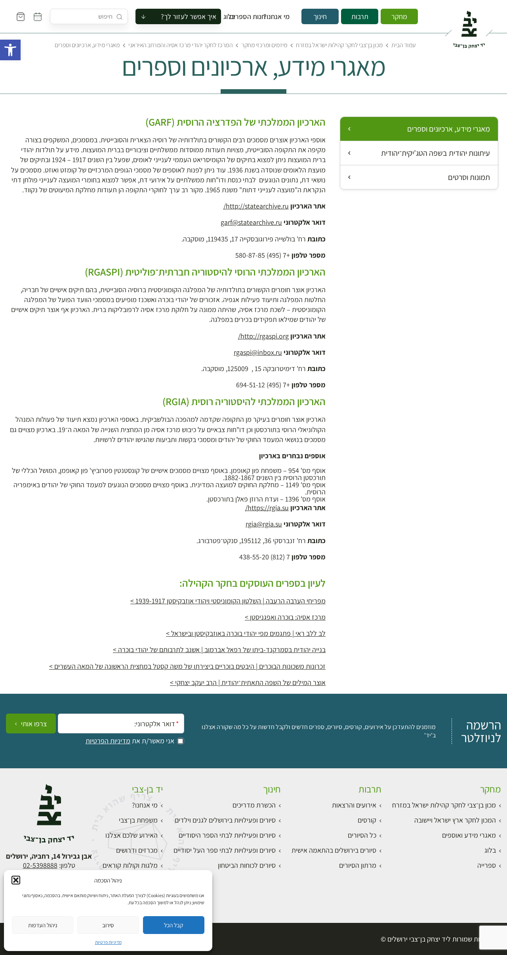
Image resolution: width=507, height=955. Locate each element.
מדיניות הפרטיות (108, 740)
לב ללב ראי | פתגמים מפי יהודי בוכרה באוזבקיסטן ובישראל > (246, 633)
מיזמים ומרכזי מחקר (264, 45)
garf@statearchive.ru (251, 222)
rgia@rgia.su (264, 523)
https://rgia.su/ (267, 507)
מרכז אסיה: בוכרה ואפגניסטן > (285, 617)
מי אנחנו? (282, 16)
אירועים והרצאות (354, 805)
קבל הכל (173, 925)
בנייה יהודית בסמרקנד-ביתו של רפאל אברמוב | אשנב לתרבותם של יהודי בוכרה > (219, 649)
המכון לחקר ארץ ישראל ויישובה (455, 820)
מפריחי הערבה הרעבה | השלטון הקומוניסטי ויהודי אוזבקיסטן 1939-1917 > (228, 600)
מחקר (399, 16)
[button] (10, 50)
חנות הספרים (254, 16)
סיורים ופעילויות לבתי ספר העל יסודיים (224, 850)
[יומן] (37, 16)
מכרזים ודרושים (137, 850)
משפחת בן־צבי (138, 820)
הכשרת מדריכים (254, 805)
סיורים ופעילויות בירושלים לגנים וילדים (225, 820)
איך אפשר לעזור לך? (188, 16)
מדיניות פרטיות (108, 942)
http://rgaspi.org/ (263, 336)
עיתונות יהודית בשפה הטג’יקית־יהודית (435, 153)
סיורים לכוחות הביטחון (247, 865)
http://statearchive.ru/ (256, 206)
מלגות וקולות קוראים (130, 865)
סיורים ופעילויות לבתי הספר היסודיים (227, 835)
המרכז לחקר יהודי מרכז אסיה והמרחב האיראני (180, 45)
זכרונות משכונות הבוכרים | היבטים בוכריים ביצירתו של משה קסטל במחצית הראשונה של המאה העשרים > (187, 666)
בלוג (231, 16)
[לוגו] (468, 26)
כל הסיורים (362, 835)
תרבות (359, 16)
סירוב (108, 925)
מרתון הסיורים (357, 865)
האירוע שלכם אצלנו (131, 835)
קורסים (367, 820)
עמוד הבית (403, 45)
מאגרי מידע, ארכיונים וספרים (448, 129)
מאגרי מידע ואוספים (469, 835)
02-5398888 (40, 865)
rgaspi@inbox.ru (258, 352)
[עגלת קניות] (20, 16)
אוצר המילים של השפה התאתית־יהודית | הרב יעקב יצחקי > (248, 682)
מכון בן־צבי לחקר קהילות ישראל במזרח (339, 45)
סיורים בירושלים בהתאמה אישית (334, 850)
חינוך (320, 16)
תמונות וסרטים (469, 177)
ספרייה (486, 865)
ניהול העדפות (42, 925)
